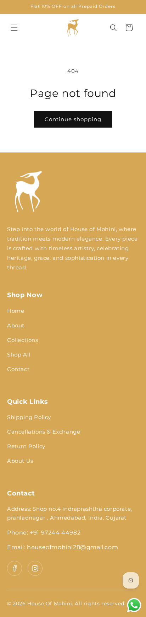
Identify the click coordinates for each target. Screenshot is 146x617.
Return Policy (26, 446)
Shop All (18, 354)
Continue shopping (73, 119)
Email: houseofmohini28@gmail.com (62, 547)
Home (15, 310)
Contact (18, 369)
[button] (14, 28)
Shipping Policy (29, 417)
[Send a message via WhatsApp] (134, 605)
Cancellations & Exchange (43, 431)
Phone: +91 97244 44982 (43, 532)
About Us (20, 460)
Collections (22, 340)
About (15, 325)
